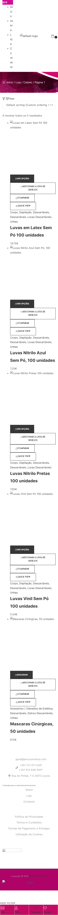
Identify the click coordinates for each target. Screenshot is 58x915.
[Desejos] (45, 908)
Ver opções (23, 178)
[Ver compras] (52, 36)
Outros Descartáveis (40, 713)
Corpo (14, 212)
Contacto (11, 58)
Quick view (24, 206)
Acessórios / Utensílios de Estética (31, 708)
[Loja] (2, 908)
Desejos (47, 912)
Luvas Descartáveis (39, 217)
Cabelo (27, 82)
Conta (17, 912)
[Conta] (16, 908)
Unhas (14, 221)
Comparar (23, 198)
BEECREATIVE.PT (38, 876)
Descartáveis (41, 212)
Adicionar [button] (22, 675)
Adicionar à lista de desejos (33, 188)
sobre (11, 25)
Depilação (25, 212)
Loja (11, 39)
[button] (7, 2)
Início (11, 11)
